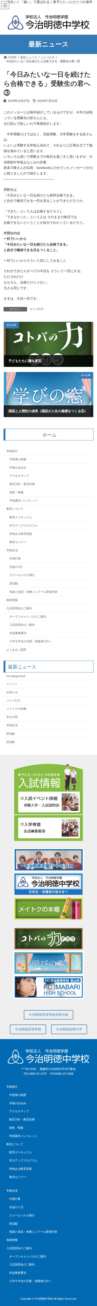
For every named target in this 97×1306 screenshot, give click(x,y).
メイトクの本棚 (16, 708)
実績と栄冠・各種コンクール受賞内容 (33, 591)
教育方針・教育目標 (22, 484)
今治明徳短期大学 (69, 1029)
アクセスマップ (19, 475)
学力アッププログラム (23, 525)
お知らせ (12, 692)
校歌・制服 (16, 492)
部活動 (13, 583)
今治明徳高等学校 (28, 1029)
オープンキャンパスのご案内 (27, 616)
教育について (14, 509)
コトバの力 (36, 309)
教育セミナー (17, 542)
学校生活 (12, 550)
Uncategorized (15, 676)
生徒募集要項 (17, 633)
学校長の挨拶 (17, 459)
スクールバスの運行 (22, 575)
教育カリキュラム (20, 517)
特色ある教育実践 (20, 533)
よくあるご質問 (16, 649)
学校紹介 (12, 451)
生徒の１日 (16, 1207)
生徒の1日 (15, 567)
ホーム (49, 434)
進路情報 (12, 600)
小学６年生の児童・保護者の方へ (30, 641)
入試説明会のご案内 (19, 608)
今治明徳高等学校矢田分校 (48, 1014)
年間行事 (15, 558)
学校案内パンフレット (23, 500)
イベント (12, 684)
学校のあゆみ (17, 467)
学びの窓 (12, 717)
